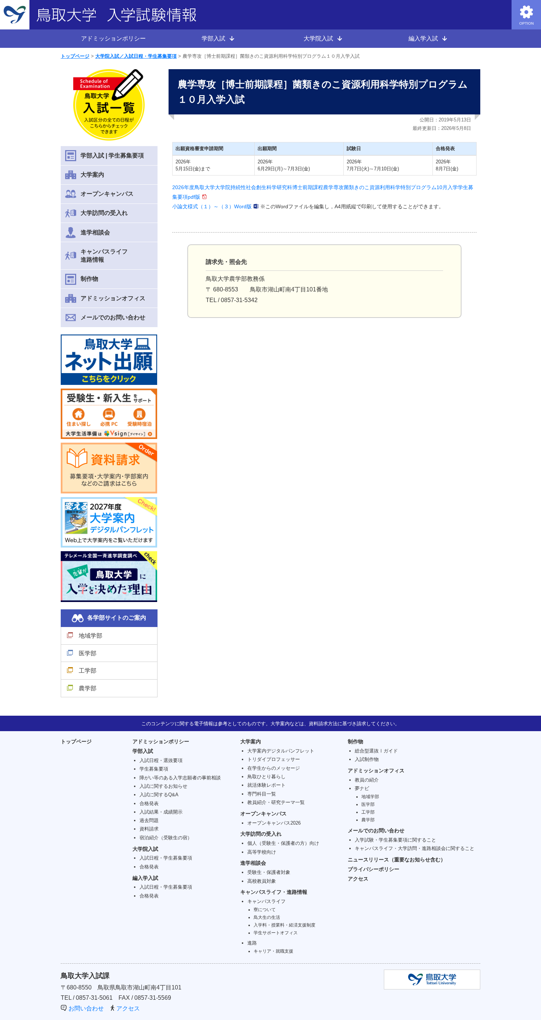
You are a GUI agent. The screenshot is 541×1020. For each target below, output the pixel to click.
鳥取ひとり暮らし (266, 776)
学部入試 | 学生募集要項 (112, 155)
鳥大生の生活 (267, 917)
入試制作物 (367, 759)
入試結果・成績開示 (161, 812)
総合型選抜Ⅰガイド (376, 751)
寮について (265, 909)
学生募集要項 (153, 769)
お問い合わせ (86, 1008)
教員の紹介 (367, 780)
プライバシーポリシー (373, 869)
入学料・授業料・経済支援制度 (284, 924)
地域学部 (90, 636)
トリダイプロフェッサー (273, 759)
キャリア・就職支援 (273, 951)
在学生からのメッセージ (273, 768)
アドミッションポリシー (113, 38)
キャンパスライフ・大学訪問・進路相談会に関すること (414, 848)
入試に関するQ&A (158, 794)
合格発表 (149, 803)
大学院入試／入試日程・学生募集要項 (136, 56)
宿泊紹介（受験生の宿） (165, 837)
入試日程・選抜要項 (161, 760)
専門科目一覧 (261, 794)
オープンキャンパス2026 (274, 823)
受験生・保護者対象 (268, 872)
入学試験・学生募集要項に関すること (395, 840)
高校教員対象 (261, 881)
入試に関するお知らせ (163, 786)
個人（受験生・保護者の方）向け (283, 843)
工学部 (87, 670)
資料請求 (149, 829)
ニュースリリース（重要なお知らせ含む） (397, 860)
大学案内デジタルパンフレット (280, 751)
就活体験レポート (266, 785)
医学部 (87, 653)
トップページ (75, 56)
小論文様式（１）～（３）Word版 (212, 206)
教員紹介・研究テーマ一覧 (276, 802)
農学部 (87, 688)
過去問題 (149, 820)
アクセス (358, 879)
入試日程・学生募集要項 (165, 858)
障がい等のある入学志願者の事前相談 (180, 777)
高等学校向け (261, 852)
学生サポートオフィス (276, 932)
